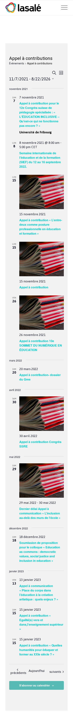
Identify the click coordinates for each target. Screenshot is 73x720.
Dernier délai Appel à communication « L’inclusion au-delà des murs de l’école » (39, 513)
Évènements (16, 63)
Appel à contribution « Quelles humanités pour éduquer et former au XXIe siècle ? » (40, 649)
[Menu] (62, 7)
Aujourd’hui (37, 671)
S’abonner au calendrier (34, 685)
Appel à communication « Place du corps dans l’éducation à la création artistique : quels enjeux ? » (38, 592)
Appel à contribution (33, 287)
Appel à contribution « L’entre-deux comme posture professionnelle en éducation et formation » (40, 227)
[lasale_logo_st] (30, 7)
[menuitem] (62, 7)
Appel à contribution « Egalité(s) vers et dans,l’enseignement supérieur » (41, 622)
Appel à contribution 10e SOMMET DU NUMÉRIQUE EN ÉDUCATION (40, 345)
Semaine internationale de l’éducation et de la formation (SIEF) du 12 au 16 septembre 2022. (40, 160)
